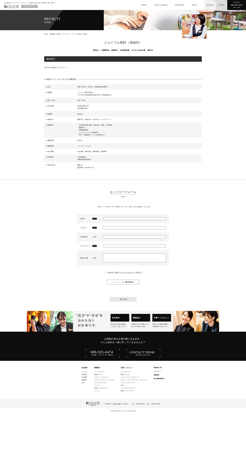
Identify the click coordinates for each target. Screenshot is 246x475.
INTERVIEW (179, 5)
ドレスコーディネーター (128, 388)
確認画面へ (130, 282)
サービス (97, 385)
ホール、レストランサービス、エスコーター (134, 380)
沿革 (82, 382)
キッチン (97, 391)
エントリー (157, 371)
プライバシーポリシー (126, 272)
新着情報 (156, 375)
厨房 (122, 385)
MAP (126, 404)
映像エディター (125, 374)
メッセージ (84, 372)
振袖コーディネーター (101, 388)
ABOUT (144, 5)
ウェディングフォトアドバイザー (104, 380)
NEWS (194, 5)
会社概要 (84, 377)
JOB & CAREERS (160, 5)
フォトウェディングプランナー (130, 377)
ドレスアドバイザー (100, 382)
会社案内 (116, 318)
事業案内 (84, 380)
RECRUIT (210, 5)
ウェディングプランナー (101, 377)
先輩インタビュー (161, 318)
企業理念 (84, 374)
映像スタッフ (98, 374)
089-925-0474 (140, 404)
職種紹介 (137, 318)
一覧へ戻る (123, 299)
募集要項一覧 (158, 367)
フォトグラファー (99, 372)
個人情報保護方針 (159, 378)
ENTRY (221, 5)
